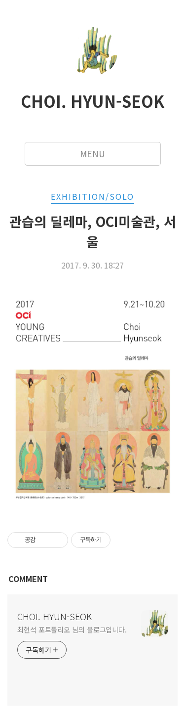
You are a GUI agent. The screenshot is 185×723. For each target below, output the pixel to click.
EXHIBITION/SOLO (92, 196)
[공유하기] (44, 540)
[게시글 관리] (57, 540)
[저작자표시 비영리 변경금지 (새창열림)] (124, 540)
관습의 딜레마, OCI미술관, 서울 (92, 231)
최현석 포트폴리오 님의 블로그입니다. (72, 629)
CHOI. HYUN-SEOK (92, 101)
